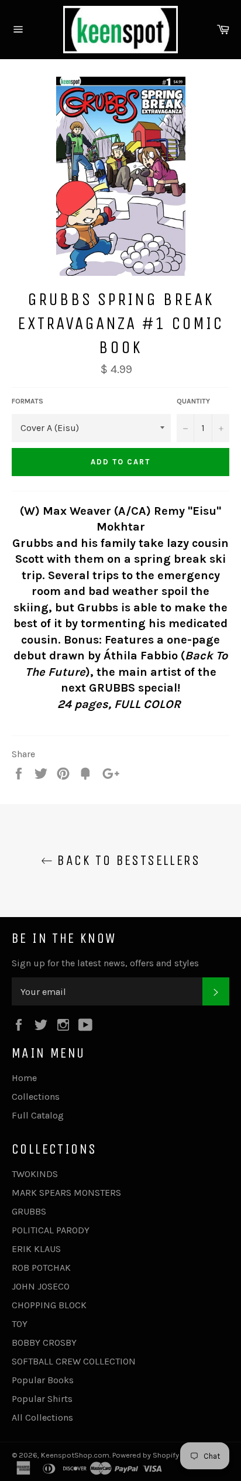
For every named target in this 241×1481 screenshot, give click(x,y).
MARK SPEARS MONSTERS (66, 1192)
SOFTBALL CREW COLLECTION (74, 1361)
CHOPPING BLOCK (49, 1305)
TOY (19, 1323)
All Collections (42, 1417)
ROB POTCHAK (41, 1267)
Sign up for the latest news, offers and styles (105, 963)
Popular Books (43, 1380)
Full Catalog (38, 1115)
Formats (27, 401)
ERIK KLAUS (36, 1248)
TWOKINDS (35, 1173)
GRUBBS (29, 1211)
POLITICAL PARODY (50, 1230)
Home (24, 1077)
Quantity (193, 401)
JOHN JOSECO (41, 1286)
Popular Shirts (42, 1398)
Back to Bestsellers (126, 860)
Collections (36, 1096)
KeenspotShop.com (75, 1455)
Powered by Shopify (145, 1455)
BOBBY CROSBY (44, 1342)
